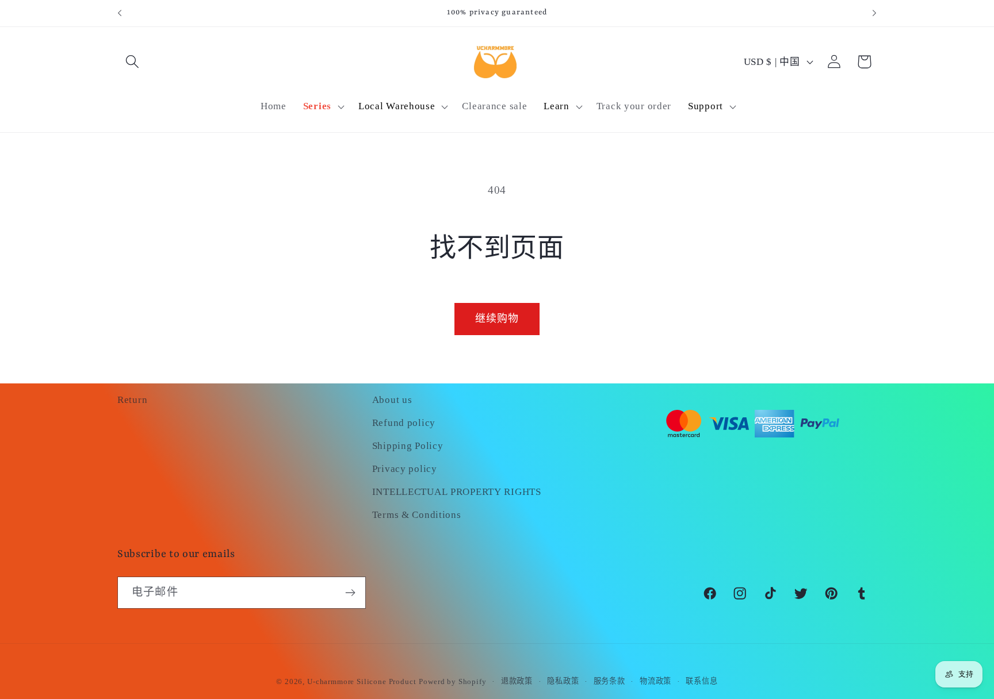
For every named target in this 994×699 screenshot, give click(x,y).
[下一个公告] (874, 13)
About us (392, 399)
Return (132, 399)
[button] (132, 62)
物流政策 (655, 681)
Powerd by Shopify (452, 681)
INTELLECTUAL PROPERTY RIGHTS (456, 491)
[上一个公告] (119, 13)
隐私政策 (563, 681)
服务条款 (609, 681)
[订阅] (350, 593)
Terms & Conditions (416, 514)
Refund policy (403, 422)
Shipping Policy (408, 445)
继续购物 (497, 318)
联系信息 (701, 681)
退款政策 (517, 681)
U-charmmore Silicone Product (361, 681)
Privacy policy (404, 468)
